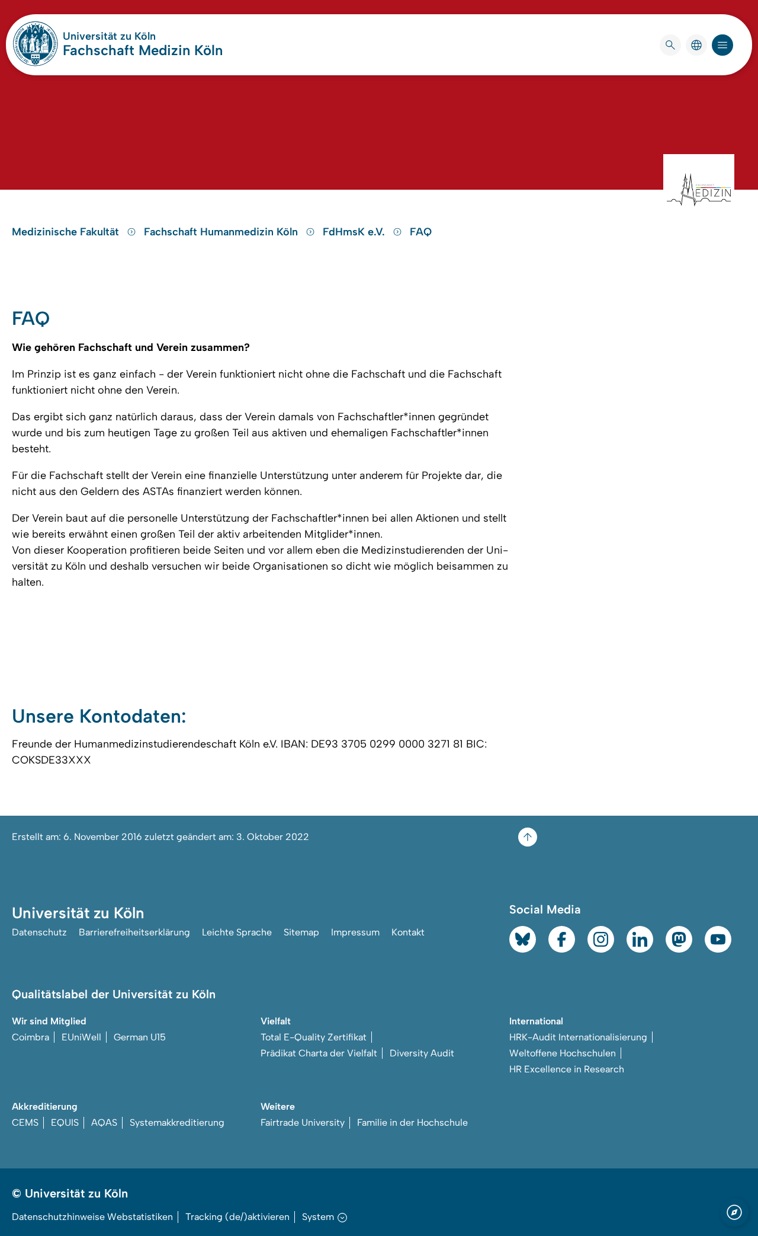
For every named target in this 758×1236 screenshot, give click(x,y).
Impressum (355, 932)
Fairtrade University (303, 1122)
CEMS (25, 1122)
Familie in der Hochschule (412, 1122)
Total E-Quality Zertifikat (314, 1037)
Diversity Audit (422, 1053)
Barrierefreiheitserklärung (134, 932)
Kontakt (408, 932)
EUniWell (81, 1037)
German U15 (140, 1037)
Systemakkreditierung (177, 1122)
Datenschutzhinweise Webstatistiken (92, 1216)
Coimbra (30, 1037)
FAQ (421, 231)
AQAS (104, 1122)
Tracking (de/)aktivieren (237, 1216)
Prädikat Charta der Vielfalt (319, 1053)
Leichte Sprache (237, 932)
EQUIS (65, 1122)
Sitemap (301, 932)
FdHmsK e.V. (355, 231)
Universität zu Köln (143, 36)
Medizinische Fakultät (67, 231)
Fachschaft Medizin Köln (143, 50)
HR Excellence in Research (566, 1069)
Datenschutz (39, 932)
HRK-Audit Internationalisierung (578, 1037)
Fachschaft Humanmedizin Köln (222, 231)
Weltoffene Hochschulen (562, 1053)
